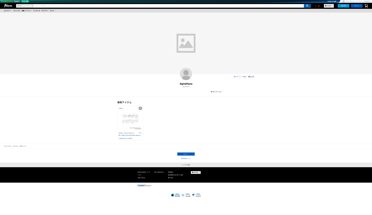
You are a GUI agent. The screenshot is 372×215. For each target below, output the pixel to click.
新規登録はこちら (186, 158)
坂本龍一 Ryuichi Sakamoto (126, 133)
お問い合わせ (141, 177)
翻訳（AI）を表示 (217, 91)
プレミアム (16, 10)
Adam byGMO (7, 146)
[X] (316, 6)
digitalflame (122, 138)
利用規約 (170, 172)
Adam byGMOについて (144, 172)
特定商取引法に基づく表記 (175, 175)
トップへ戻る (186, 165)
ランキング (36, 10)
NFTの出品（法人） (159, 172)
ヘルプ (139, 175)
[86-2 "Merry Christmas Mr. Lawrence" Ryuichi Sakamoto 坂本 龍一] (130, 123)
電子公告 (170, 177)
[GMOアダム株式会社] (144, 185)
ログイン (356, 5)
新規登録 (343, 5)
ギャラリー (45, 10)
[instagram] (319, 6)
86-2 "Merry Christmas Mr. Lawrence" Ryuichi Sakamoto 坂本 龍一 (130, 135)
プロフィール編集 (241, 76)
